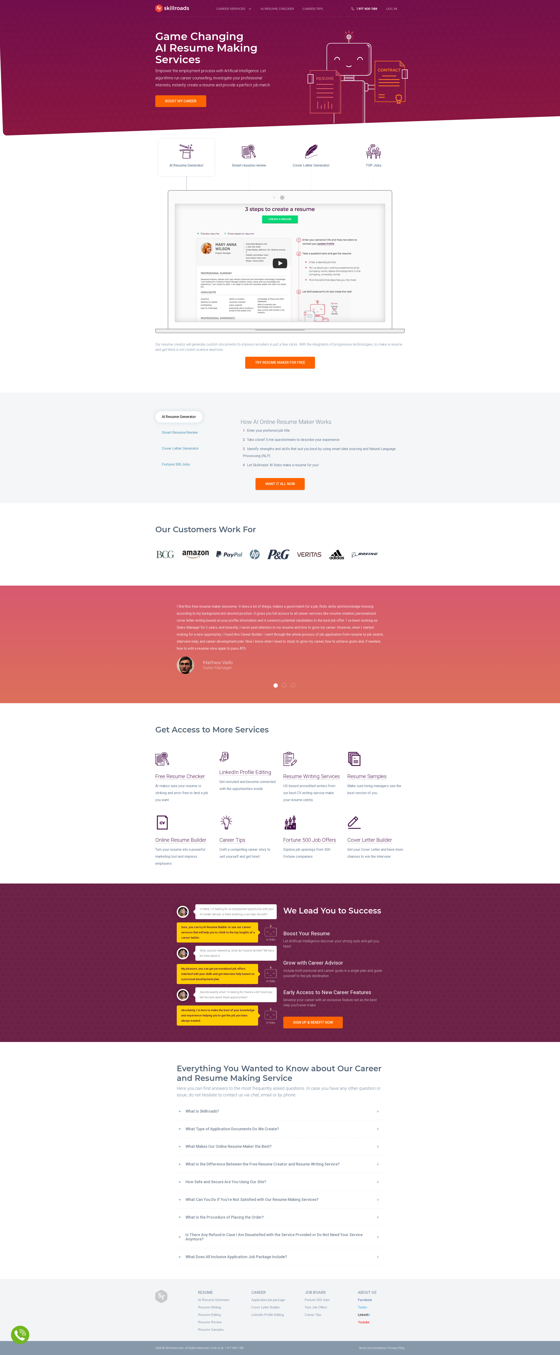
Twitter (362, 1307)
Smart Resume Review (180, 432)
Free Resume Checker (180, 776)
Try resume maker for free (280, 362)
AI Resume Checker (277, 9)
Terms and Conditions (372, 1348)
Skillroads (172, 8)
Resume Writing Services (311, 776)
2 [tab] (284, 685)
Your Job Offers (316, 1307)
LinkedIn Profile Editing (245, 772)
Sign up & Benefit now (313, 1022)
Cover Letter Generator (180, 448)
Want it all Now (280, 484)
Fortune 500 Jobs (176, 464)
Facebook (365, 1300)
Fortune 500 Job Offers (309, 840)
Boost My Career (180, 101)
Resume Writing (209, 1307)
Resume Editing (209, 1315)
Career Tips (313, 9)
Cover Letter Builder (369, 840)
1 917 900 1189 (367, 9)
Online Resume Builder (180, 840)
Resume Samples (367, 776)
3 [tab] (293, 685)
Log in (391, 9)
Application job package (268, 1300)
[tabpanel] (280, 643)
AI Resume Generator (179, 417)
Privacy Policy (396, 1348)
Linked (364, 1315)
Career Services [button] (230, 9)
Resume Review (210, 1322)
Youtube (363, 1322)
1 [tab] (275, 685)
